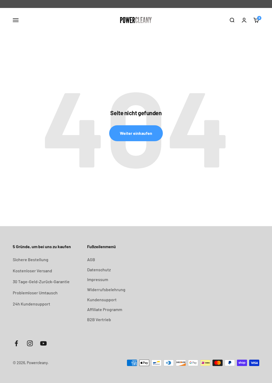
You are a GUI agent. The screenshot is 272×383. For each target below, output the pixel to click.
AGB (91, 259)
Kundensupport (102, 299)
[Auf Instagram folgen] (29, 343)
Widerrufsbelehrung (106, 289)
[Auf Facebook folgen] (16, 343)
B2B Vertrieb (99, 319)
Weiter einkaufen (136, 133)
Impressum (97, 279)
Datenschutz (99, 269)
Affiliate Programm (104, 309)
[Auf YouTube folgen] (43, 343)
